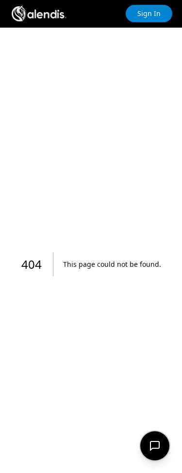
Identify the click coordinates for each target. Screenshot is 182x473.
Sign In (149, 13)
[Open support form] (154, 445)
